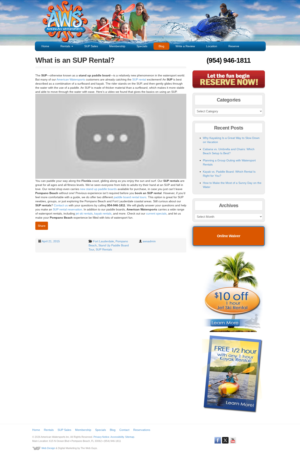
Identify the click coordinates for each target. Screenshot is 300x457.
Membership (117, 46)
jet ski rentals (84, 213)
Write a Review (185, 46)
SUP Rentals (104, 249)
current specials (156, 213)
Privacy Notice (101, 437)
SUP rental (139, 79)
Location (211, 46)
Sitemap (129, 437)
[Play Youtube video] (110, 136)
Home (45, 46)
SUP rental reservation (67, 209)
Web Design (48, 448)
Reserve (233, 46)
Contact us (61, 205)
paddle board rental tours (130, 197)
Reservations (141, 429)
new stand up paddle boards (98, 189)
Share (42, 225)
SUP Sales (91, 46)
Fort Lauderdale (103, 241)
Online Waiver (228, 236)
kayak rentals (102, 213)
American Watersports (71, 79)
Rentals (65, 46)
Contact (124, 429)
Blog (161, 46)
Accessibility (117, 437)
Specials (142, 46)
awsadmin (149, 241)
